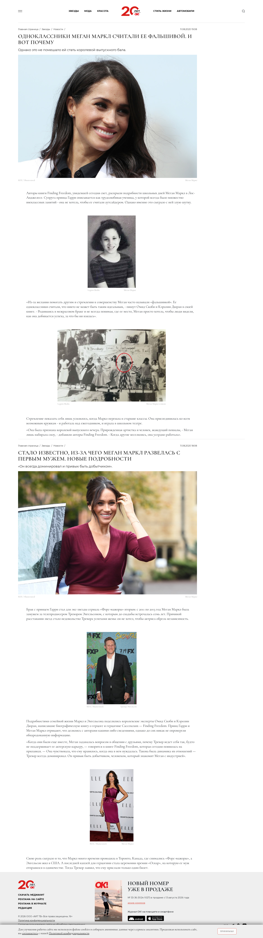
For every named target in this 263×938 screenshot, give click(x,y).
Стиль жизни (162, 11)
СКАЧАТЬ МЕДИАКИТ (31, 895)
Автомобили (185, 11)
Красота (102, 11)
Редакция (25, 908)
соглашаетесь (30, 933)
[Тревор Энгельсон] (112, 668)
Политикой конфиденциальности (69, 933)
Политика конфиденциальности (36, 920)
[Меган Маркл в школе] (112, 365)
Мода (88, 11)
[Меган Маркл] (112, 252)
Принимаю (227, 931)
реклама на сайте (31, 899)
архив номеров (136, 903)
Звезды (74, 11)
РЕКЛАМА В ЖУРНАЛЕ (32, 903)
